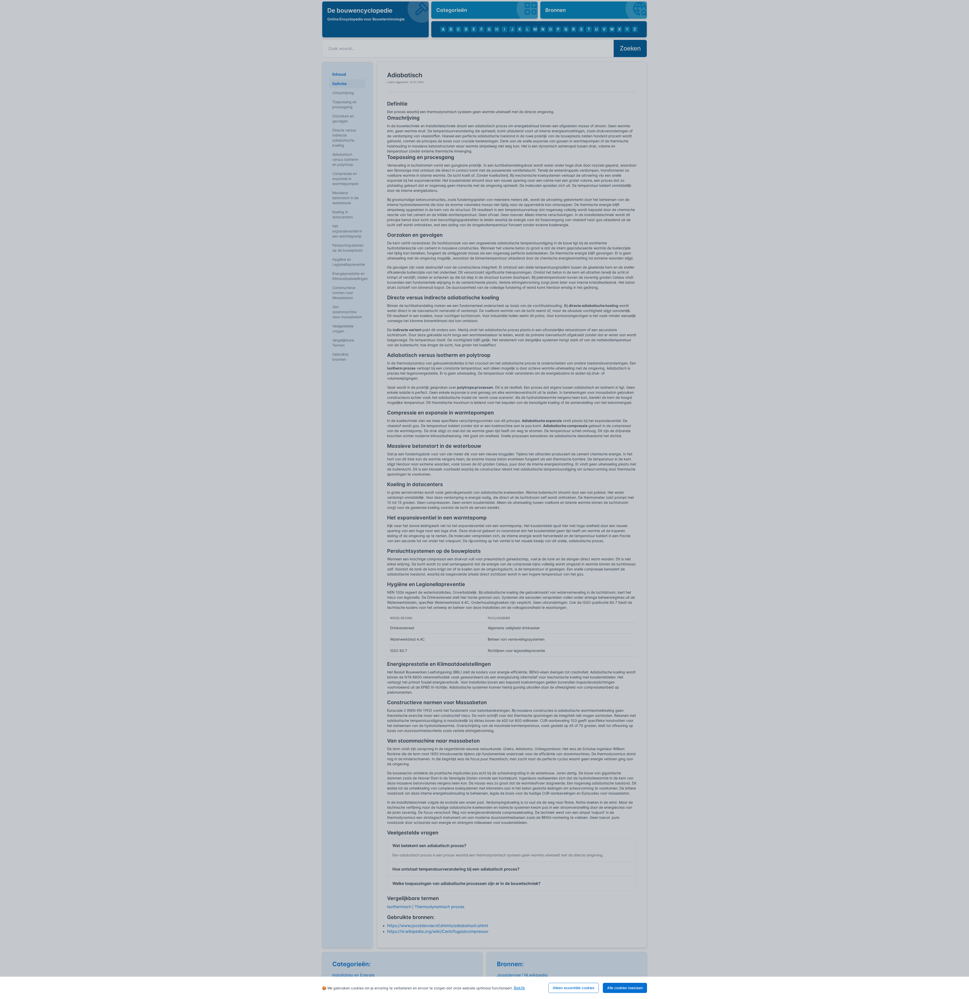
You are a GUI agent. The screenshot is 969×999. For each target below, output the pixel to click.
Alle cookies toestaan (625, 988)
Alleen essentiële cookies (574, 988)
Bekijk (519, 987)
